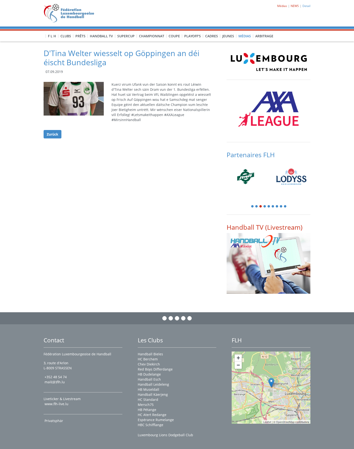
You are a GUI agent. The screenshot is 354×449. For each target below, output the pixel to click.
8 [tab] (281, 207)
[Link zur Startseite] (71, 13)
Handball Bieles (150, 354)
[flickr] (189, 318)
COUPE (174, 36)
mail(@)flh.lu (55, 382)
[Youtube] (183, 318)
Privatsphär (54, 420)
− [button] (238, 365)
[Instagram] (171, 318)
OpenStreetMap (285, 422)
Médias (244, 36)
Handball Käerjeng (153, 394)
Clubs (65, 36)
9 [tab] (285, 207)
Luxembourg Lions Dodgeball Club (165, 435)
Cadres (211, 36)
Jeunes (228, 36)
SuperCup (126, 36)
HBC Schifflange (150, 425)
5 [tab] (269, 207)
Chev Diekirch (149, 364)
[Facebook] (164, 318)
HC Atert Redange (152, 414)
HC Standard (148, 399)
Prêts (80, 36)
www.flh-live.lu (56, 404)
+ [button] (238, 358)
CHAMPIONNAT (151, 36)
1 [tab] (253, 207)
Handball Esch (149, 379)
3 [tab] (261, 207)
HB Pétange (147, 409)
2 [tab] (257, 207)
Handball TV (101, 36)
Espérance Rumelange (156, 419)
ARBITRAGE (264, 36)
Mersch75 (146, 404)
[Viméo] (177, 318)
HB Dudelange (149, 374)
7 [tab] (277, 207)
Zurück (52, 134)
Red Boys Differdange (155, 369)
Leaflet (267, 422)
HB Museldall (148, 389)
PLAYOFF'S (192, 36)
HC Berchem (148, 359)
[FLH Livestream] (268, 263)
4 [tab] (265, 207)
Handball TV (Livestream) (264, 227)
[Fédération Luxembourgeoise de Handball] (271, 383)
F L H (52, 36)
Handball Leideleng (153, 384)
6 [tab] (273, 207)
